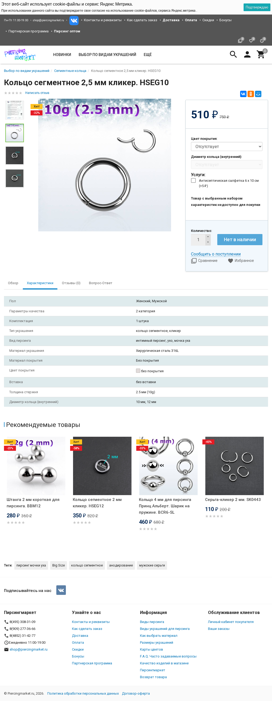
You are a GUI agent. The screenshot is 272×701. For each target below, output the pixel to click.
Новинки (62, 55)
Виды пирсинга (152, 622)
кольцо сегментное (87, 565)
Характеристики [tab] (40, 283)
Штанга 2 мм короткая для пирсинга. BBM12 (33, 502)
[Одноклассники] (251, 94)
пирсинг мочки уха (31, 565)
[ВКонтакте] (243, 94)
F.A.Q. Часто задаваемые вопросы (168, 656)
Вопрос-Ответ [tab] (100, 283)
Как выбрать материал (158, 636)
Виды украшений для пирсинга (165, 629)
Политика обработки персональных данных (83, 693)
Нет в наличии (240, 239)
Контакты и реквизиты (103, 20)
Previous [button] (5, 495)
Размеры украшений (156, 642)
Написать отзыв (37, 93)
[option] (104, 165)
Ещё (148, 55)
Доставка (80, 636)
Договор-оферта (136, 693)
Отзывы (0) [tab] (71, 283)
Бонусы (225, 20)
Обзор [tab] (13, 283)
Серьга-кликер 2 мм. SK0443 (233, 499)
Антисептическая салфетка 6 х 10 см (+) (229, 183)
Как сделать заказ (142, 20)
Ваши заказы (219, 629)
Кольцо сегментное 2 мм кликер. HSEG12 (97, 502)
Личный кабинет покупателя (231, 622)
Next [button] (14, 192)
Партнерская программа (28, 31)
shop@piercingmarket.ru (48, 20)
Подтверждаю (257, 7)
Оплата (78, 642)
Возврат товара (153, 677)
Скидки (208, 20)
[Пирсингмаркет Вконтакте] (61, 590)
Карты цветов (151, 649)
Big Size (58, 565)
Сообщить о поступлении (216, 254)
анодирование (121, 565)
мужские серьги (152, 565)
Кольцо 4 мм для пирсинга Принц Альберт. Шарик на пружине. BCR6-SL (165, 506)
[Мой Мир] (258, 94)
